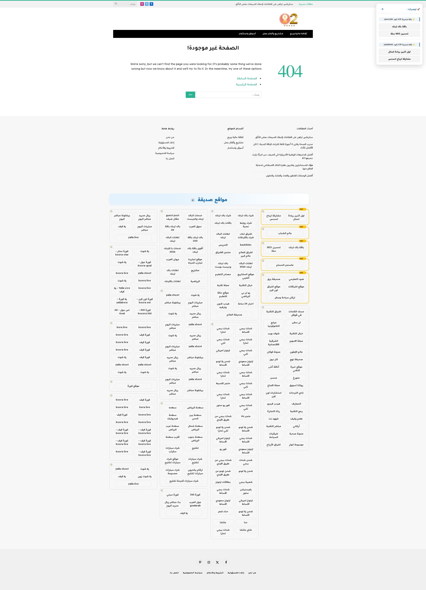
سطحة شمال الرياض (195, 427)
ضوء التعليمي (296, 279)
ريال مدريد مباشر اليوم (144, 217)
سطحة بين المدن (195, 416)
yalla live (133, 237)
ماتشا (223, 522)
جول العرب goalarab (195, 504)
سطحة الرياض (195, 407)
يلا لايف (184, 513)
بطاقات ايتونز (222, 481)
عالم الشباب (285, 233)
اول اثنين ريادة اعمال (296, 217)
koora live (122, 273)
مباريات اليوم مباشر (195, 304)
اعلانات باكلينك (172, 281)
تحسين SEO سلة (274, 249)
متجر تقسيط (223, 383)
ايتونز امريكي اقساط (223, 440)
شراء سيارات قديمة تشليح (183, 480)
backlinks (245, 244)
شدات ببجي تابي (223, 341)
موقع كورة (133, 385)
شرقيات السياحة (273, 435)
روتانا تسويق (296, 385)
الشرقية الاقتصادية (273, 342)
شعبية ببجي (245, 481)
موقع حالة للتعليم (223, 294)
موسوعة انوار (296, 444)
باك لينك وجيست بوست (223, 265)
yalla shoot (172, 295)
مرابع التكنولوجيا (274, 324)
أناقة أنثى (273, 366)
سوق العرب (195, 226)
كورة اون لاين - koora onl (145, 300)
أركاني (296, 426)
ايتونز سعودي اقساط (245, 363)
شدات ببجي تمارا (223, 330)
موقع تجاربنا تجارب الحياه (195, 261)
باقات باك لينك (222, 222)
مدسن (273, 377)
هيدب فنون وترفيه (223, 305)
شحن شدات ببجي (245, 462)
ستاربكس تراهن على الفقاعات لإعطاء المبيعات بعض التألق (264, 3)
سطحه (172, 407)
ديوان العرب (172, 259)
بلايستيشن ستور (246, 491)
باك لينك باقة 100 (195, 239)
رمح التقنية (296, 411)
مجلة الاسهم (296, 340)
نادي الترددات (296, 392)
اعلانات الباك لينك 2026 (246, 265)
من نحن (170, 137)
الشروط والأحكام (166, 147)
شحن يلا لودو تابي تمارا (223, 429)
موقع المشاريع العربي (245, 276)
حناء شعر (223, 511)
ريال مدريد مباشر (195, 315)
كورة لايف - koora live (144, 431)
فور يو (223, 449)
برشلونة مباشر (173, 302)
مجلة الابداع (273, 385)
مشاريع (195, 270)
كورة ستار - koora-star (122, 253)
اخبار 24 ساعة (245, 303)
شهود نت (274, 418)
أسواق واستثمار (247, 34)
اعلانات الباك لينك (223, 235)
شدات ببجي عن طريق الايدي (223, 418)
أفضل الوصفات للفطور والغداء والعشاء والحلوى (289, 175)
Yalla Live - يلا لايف (122, 290)
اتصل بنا (170, 158)
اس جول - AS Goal (121, 311)
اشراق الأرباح (274, 444)
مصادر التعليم (223, 274)
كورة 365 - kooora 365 (145, 311)
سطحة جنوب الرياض (195, 438)
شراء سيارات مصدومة (173, 471)
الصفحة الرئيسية (246, 84)
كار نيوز (274, 359)
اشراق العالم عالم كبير (246, 254)
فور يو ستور (223, 405)
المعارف (296, 403)
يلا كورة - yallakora (121, 300)
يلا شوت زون (144, 476)
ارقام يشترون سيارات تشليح (195, 471)
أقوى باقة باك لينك (195, 250)
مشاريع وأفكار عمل (272, 34)
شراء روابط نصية (246, 224)
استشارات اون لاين (273, 394)
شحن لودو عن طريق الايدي (223, 473)
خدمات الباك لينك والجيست (195, 217)
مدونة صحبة (296, 433)
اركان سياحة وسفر (285, 297)
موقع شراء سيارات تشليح (172, 460)
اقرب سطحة (173, 436)
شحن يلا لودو (246, 471)
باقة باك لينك (296, 247)
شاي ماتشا (246, 529)
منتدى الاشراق (223, 252)
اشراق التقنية (273, 311)
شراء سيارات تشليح (195, 460)
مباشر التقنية (273, 426)
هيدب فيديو (273, 403)
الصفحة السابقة (247, 78)
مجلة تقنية (223, 285)
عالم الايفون (296, 351)
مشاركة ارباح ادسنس (273, 217)
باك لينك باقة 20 (172, 228)
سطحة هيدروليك (172, 416)
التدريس (223, 244)
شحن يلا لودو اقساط (223, 363)
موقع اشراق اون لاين (273, 288)
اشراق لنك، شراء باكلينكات (246, 235)
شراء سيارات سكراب (173, 449)
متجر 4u (245, 416)
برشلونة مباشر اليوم (122, 217)
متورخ (296, 377)
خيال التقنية (296, 333)
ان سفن (296, 322)
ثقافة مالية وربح (298, 34)
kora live (122, 327)
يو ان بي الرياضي (245, 294)
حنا (245, 522)
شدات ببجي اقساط (245, 330)
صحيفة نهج (296, 359)
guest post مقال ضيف (172, 217)
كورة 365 (195, 494)
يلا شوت (195, 295)
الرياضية (195, 281)
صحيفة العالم (234, 314)
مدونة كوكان (273, 351)
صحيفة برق (273, 279)
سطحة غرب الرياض (172, 427)
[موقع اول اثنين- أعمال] (289, 18)
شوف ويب (273, 333)
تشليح (195, 447)
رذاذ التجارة (273, 411)
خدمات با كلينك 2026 (172, 250)
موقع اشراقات (296, 286)
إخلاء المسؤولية (166, 142)
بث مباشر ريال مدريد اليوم (173, 504)
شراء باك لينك (246, 215)
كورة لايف (144, 334)
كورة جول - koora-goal (145, 264)
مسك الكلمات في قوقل (296, 313)
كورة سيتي (173, 494)
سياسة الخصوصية (164, 153)
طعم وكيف (296, 418)
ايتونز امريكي (223, 350)
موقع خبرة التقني (296, 368)
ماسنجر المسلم (285, 264)
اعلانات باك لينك (173, 272)
